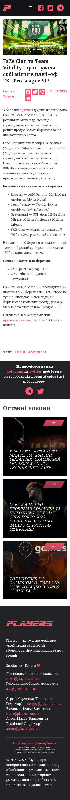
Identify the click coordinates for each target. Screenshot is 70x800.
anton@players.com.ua (23, 729)
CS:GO (20, 352)
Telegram (15, 371)
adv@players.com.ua (21, 689)
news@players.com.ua (22, 679)
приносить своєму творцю (24, 320)
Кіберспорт (36, 352)
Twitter (35, 371)
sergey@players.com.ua (44, 704)
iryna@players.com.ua (22, 714)
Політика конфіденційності (35, 743)
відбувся (26, 110)
